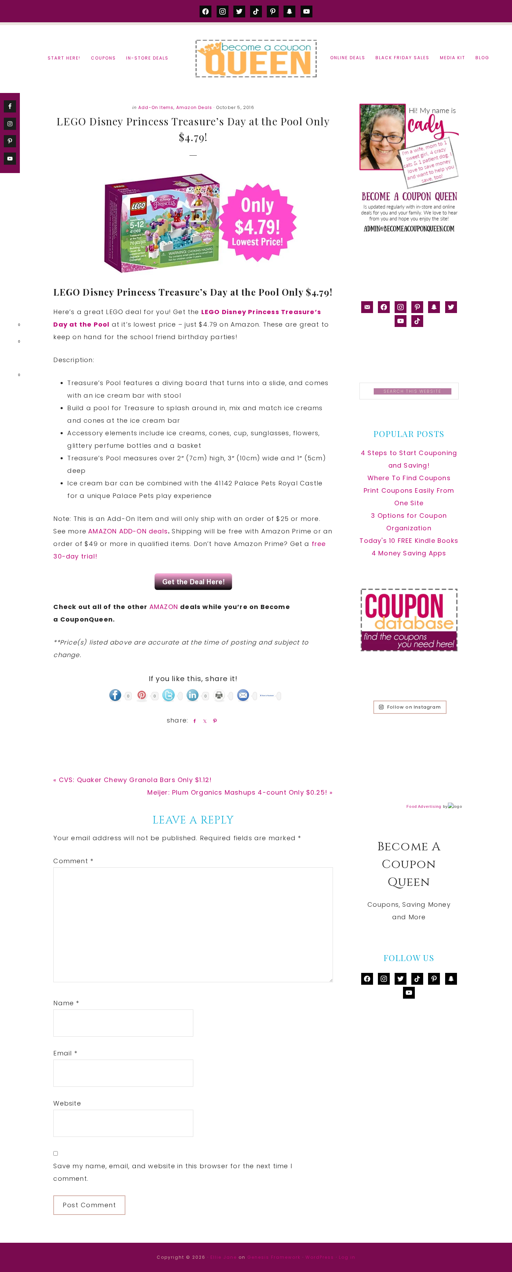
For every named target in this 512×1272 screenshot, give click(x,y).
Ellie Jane (223, 1257)
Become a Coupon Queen (256, 58)
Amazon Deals (194, 107)
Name (66, 1003)
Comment (73, 861)
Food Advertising (423, 806)
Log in (347, 1257)
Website (67, 1103)
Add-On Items (155, 107)
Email (65, 1053)
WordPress (319, 1257)
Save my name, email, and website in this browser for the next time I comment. (172, 1172)
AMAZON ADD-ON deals (128, 531)
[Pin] (213, 720)
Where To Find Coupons (409, 478)
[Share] (193, 720)
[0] (8, 326)
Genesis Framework (274, 1257)
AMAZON (164, 606)
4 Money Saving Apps (409, 553)
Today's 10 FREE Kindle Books (408, 540)
